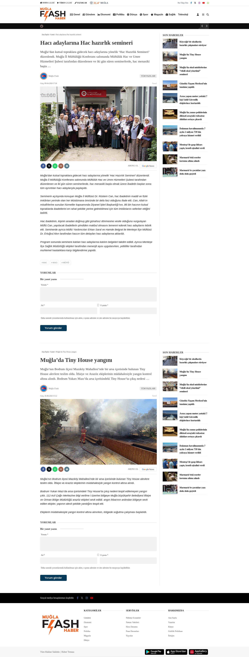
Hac (45, 263)
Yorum (44, 285)
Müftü (66, 263)
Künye (170, 627)
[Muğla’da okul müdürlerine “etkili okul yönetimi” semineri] (170, 73)
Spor (145, 14)
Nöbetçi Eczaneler (133, 618)
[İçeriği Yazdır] (66, 166)
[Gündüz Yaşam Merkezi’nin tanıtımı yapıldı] (170, 90)
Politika (120, 14)
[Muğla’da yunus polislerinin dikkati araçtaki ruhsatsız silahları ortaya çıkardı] (170, 118)
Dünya (133, 14)
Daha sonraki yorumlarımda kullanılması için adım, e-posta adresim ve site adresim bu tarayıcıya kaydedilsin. (85, 318)
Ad (43, 305)
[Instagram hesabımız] (199, 3)
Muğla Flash (54, 76)
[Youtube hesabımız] (203, 3)
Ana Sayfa (172, 618)
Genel (77, 14)
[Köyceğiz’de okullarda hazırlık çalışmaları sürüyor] (170, 48)
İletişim (171, 636)
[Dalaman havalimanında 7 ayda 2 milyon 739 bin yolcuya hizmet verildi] (170, 134)
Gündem (90, 14)
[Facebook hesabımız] (191, 3)
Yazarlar (171, 622)
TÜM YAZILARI (148, 76)
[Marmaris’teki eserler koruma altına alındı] (170, 163)
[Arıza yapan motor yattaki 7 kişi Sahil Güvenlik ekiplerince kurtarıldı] (170, 102)
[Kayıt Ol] (198, 14)
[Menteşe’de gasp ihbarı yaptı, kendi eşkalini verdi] (170, 151)
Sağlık (172, 14)
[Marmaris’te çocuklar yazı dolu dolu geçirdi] (170, 176)
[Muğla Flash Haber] (52, 21)
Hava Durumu (131, 627)
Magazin (158, 14)
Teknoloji (183, 14)
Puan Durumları (132, 631)
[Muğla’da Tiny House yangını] (170, 61)
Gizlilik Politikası (175, 631)
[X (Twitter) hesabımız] (195, 3)
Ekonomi (105, 14)
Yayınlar (129, 636)
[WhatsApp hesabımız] (208, 3)
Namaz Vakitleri (132, 622)
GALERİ (48, 3)
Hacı (55, 263)
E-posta (104, 305)
